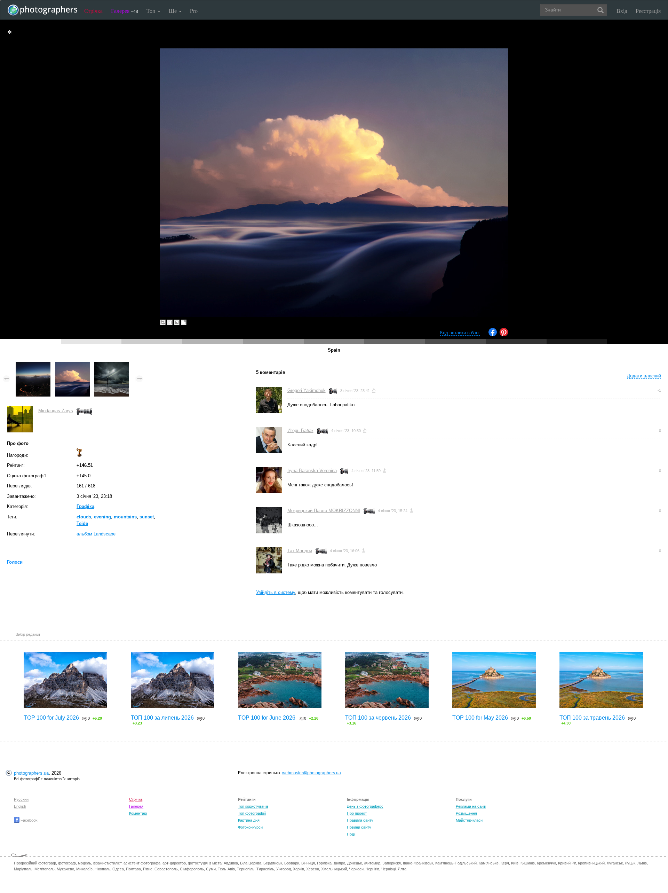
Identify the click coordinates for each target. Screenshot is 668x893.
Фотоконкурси (250, 827)
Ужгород (283, 869)
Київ (514, 863)
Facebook (28, 820)
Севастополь (166, 869)
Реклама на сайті (471, 806)
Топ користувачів (253, 806)
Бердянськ (272, 863)
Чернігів (372, 869)
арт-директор (174, 863)
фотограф (67, 863)
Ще (173, 10)
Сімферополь (192, 869)
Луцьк (630, 863)
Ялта (402, 869)
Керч (505, 863)
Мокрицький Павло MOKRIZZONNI (323, 510)
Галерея (124, 10)
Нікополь (102, 869)
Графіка (85, 506)
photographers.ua (31, 773)
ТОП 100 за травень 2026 (592, 718)
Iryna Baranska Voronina (312, 470)
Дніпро (339, 863)
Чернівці (388, 869)
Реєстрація (648, 10)
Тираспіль (265, 869)
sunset (147, 516)
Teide (82, 523)
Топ (151, 10)
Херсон (312, 869)
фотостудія (198, 863)
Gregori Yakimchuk (306, 390)
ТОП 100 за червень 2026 (378, 718)
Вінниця (308, 863)
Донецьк (354, 863)
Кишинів (527, 863)
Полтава (133, 869)
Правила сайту (360, 820)
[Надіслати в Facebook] (492, 334)
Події (351, 834)
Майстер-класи (469, 820)
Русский (21, 799)
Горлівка (324, 863)
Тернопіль (245, 869)
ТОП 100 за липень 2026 (162, 718)
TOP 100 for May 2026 (480, 718)
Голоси (15, 562)
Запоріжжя (391, 863)
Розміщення (466, 813)
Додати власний (644, 375)
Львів (642, 863)
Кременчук (546, 863)
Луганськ (615, 863)
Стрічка (93, 10)
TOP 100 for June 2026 (266, 718)
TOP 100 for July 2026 (51, 718)
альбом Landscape (96, 533)
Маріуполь (23, 869)
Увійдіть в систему (275, 592)
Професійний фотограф (35, 863)
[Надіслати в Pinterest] (504, 334)
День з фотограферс (365, 806)
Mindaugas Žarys (55, 410)
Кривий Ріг (567, 863)
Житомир (372, 863)
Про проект (357, 813)
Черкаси (356, 869)
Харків (298, 869)
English (20, 806)
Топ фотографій (252, 813)
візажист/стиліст (107, 863)
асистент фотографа (142, 863)
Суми (211, 869)
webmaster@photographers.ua (311, 772)
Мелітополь (44, 869)
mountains (125, 516)
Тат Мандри (299, 550)
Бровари (291, 863)
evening (102, 516)
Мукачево (65, 869)
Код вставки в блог (460, 332)
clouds (84, 516)
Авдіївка (231, 863)
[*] (33, 365)
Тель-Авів (226, 869)
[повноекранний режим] (183, 322)
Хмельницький (334, 869)
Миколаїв (84, 869)
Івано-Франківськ (418, 863)
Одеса (118, 869)
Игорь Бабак (300, 430)
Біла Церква (250, 863)
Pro (194, 10)
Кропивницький (591, 863)
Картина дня (249, 820)
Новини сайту (359, 827)
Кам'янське (489, 863)
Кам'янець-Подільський (456, 863)
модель (84, 863)
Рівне (147, 869)
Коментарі (138, 813)
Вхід (622, 10)
